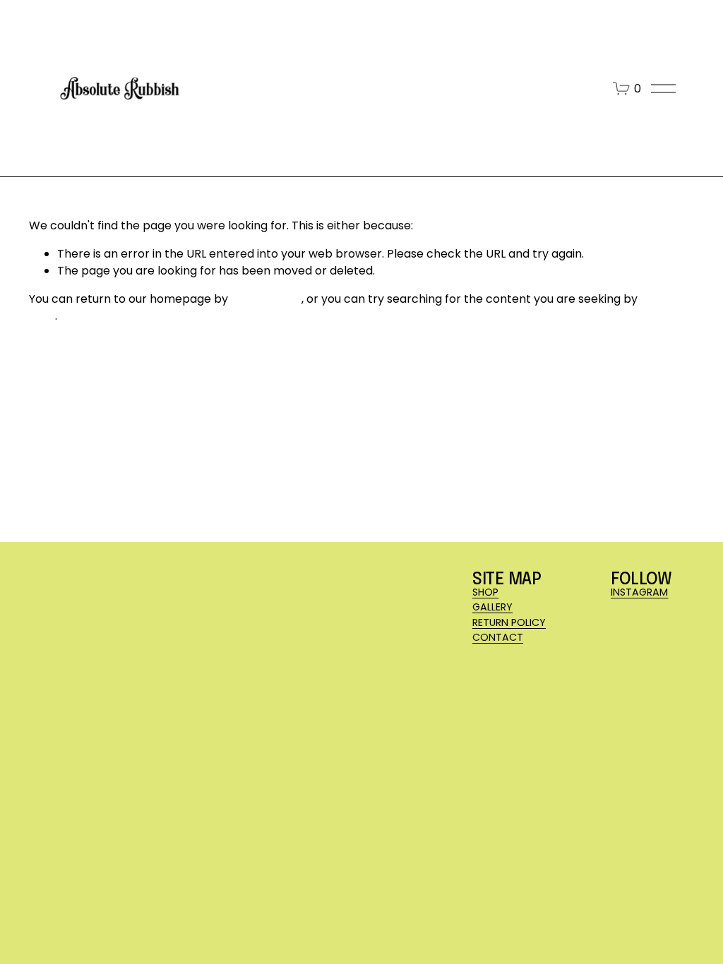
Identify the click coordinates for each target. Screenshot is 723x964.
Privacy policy (199, 912)
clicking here (266, 299)
